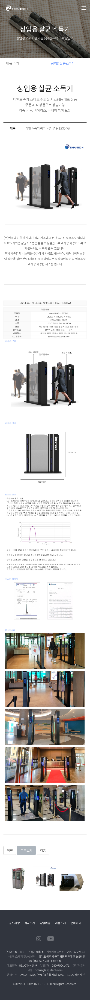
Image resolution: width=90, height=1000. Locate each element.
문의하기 (75, 922)
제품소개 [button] (13, 63)
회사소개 (29, 922)
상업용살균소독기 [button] (63, 63)
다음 (43, 850)
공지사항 (14, 922)
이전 (10, 850)
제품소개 (60, 922)
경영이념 (45, 922)
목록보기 (26, 850)
